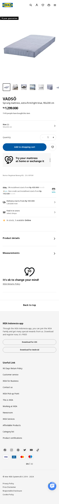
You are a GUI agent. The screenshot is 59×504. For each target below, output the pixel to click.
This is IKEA (8, 400)
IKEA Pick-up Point (11, 393)
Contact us (8, 387)
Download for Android (29, 350)
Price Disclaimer (9, 487)
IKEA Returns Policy (11, 284)
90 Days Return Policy (12, 368)
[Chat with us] (52, 486)
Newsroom (8, 412)
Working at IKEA (10, 406)
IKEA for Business (11, 381)
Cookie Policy (8, 494)
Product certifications (12, 438)
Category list (8, 431)
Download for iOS (29, 342)
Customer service (10, 374)
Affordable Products (12, 425)
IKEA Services (9, 419)
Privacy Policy (8, 483)
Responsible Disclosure (12, 491)
